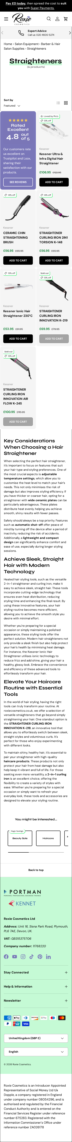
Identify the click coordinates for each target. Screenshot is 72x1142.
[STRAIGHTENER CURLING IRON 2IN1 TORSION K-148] (54, 208)
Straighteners (36, 49)
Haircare (48, 838)
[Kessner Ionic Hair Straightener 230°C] (18, 286)
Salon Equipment (27, 44)
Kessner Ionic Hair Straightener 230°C (18, 313)
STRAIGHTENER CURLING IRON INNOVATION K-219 (53, 315)
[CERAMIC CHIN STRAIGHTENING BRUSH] (18, 208)
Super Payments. (42, 8)
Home (8, 44)
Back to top (36, 870)
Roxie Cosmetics (22, 1064)
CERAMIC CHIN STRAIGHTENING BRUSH (15, 237)
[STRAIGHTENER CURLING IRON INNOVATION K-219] (54, 286)
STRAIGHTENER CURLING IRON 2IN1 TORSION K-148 (53, 237)
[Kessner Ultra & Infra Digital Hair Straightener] (54, 129)
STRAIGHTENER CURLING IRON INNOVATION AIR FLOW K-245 (15, 396)
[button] (66, 19)
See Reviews (18, 182)
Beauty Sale (19, 838)
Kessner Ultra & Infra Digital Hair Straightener (51, 158)
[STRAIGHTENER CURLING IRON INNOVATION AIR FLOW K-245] (18, 364)
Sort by (8, 100)
